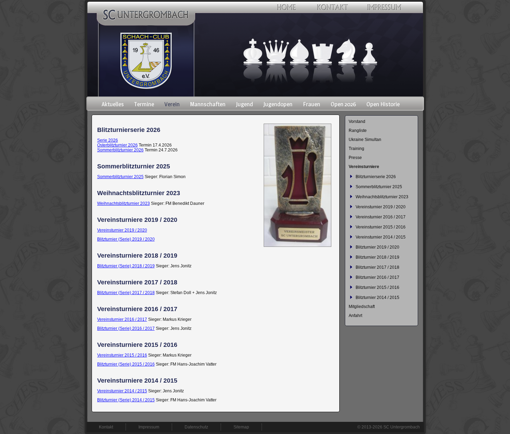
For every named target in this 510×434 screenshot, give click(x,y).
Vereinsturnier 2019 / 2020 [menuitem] (381, 207)
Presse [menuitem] (355, 157)
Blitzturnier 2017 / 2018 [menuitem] (377, 267)
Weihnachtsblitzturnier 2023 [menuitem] (382, 196)
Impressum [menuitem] (148, 427)
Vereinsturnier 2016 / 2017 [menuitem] (381, 217)
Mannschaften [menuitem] (208, 104)
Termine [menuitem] (144, 104)
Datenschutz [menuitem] (196, 427)
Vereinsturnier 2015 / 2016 (122, 355)
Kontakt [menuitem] (106, 427)
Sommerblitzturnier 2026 (120, 150)
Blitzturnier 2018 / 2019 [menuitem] (377, 257)
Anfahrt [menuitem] (355, 315)
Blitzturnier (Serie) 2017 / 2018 (126, 292)
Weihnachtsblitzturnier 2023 (123, 203)
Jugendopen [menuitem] (277, 104)
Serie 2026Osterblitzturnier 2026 (117, 143)
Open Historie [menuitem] (383, 104)
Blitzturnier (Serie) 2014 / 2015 (126, 400)
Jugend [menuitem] (244, 104)
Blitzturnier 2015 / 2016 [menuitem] (377, 287)
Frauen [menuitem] (311, 104)
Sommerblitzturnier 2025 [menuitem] (379, 186)
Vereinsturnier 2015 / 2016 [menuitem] (381, 227)
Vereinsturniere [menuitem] (364, 166)
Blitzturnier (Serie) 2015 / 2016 (126, 364)
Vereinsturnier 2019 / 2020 (122, 230)
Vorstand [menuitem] (357, 121)
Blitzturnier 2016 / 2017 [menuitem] (377, 277)
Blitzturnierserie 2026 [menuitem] (376, 176)
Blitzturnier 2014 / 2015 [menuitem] (377, 297)
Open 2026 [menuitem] (343, 104)
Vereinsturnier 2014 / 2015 (122, 391)
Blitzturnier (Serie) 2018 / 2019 (126, 266)
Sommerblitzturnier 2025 (120, 176)
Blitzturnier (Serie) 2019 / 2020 (126, 239)
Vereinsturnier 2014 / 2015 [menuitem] (381, 237)
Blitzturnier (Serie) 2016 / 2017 (126, 328)
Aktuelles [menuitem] (113, 104)
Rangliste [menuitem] (358, 130)
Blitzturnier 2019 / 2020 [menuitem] (377, 247)
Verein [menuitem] (172, 104)
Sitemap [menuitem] (241, 427)
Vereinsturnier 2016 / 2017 (122, 319)
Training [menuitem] (356, 148)
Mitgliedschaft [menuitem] (362, 306)
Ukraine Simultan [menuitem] (365, 139)
